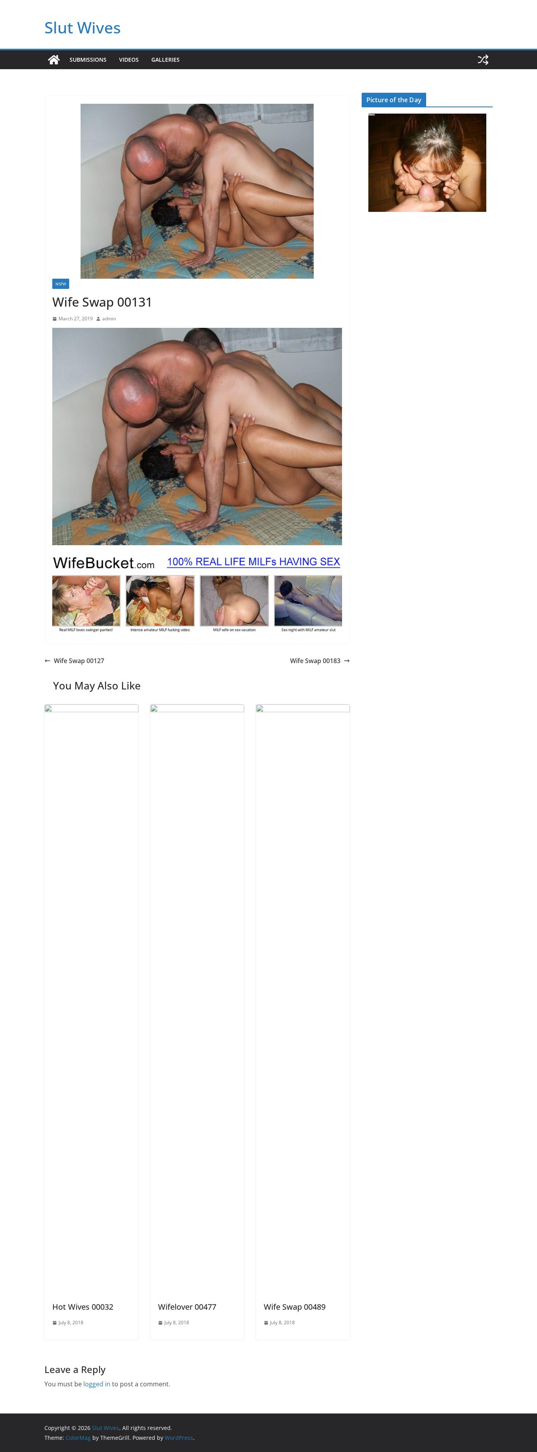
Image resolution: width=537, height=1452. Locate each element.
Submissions (88, 59)
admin (109, 318)
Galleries (165, 59)
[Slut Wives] (53, 59)
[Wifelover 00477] (197, 710)
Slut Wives (82, 27)
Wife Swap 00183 (315, 660)
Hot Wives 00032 (82, 1306)
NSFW (60, 284)
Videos (129, 59)
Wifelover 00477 (187, 1306)
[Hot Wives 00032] (91, 710)
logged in (96, 1384)
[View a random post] (483, 59)
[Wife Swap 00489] (303, 710)
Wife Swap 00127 (79, 660)
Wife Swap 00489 (295, 1306)
